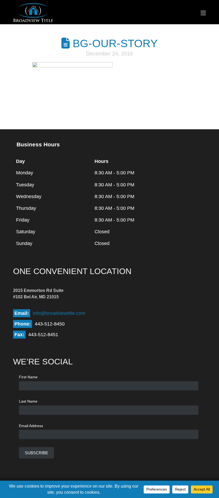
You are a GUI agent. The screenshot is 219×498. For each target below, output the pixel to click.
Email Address (31, 426)
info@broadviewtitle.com (59, 313)
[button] (203, 13)
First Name (28, 377)
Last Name (28, 401)
